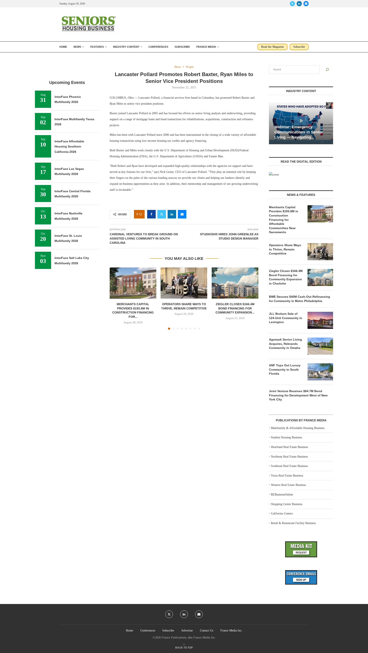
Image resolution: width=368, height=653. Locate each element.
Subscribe (182, 46)
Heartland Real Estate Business (289, 447)
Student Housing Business (286, 437)
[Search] (327, 69)
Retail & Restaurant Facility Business (293, 523)
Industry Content (126, 46)
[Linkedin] (299, 3)
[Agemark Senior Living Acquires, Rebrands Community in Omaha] (320, 346)
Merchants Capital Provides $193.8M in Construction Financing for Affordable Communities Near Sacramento (283, 219)
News (77, 46)
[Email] (306, 3)
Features (97, 46)
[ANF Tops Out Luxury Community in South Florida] (320, 371)
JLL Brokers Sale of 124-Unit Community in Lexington (285, 318)
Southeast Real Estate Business (289, 466)
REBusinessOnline (282, 494)
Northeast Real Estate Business (289, 456)
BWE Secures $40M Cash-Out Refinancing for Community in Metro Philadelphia (299, 299)
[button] (115, 298)
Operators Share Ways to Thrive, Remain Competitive (285, 249)
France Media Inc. (231, 630)
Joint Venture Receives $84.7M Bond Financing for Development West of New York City (298, 395)
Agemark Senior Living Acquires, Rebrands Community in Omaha (285, 344)
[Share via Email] (182, 214)
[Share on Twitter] (161, 214)
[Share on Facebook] (151, 214)
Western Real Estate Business (288, 485)
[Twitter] (292, 3)
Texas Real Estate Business (287, 475)
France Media (206, 46)
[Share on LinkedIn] (172, 214)
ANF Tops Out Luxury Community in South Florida (284, 369)
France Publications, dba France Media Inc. (189, 637)
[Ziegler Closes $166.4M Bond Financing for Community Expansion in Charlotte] (235, 283)
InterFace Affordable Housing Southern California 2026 (69, 146)
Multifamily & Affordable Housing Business (297, 428)
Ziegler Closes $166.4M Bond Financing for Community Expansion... (235, 308)
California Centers (282, 513)
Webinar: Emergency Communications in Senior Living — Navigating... (298, 132)
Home (63, 46)
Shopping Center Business (286, 504)
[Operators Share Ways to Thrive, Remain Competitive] (184, 283)
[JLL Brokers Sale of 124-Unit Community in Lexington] (320, 320)
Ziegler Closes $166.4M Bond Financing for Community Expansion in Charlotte (286, 277)
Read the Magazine (272, 46)
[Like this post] (140, 214)
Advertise (187, 630)
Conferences (158, 46)
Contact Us (206, 630)
